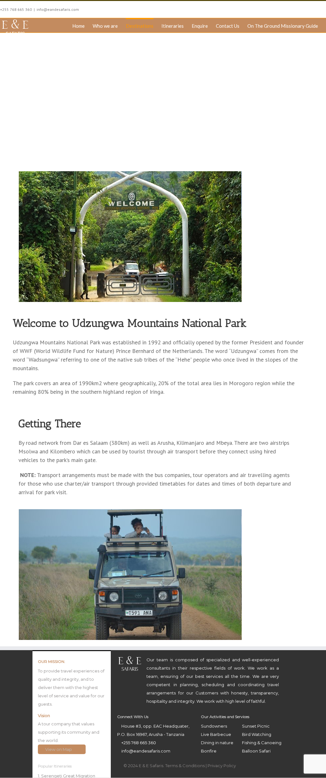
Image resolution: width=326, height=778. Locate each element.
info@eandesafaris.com (58, 9)
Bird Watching (256, 734)
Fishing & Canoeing (261, 742)
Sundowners (214, 726)
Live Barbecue (216, 734)
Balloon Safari (256, 750)
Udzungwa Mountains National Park (163, 97)
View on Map (59, 749)
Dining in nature (217, 742)
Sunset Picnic (256, 726)
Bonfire (208, 750)
